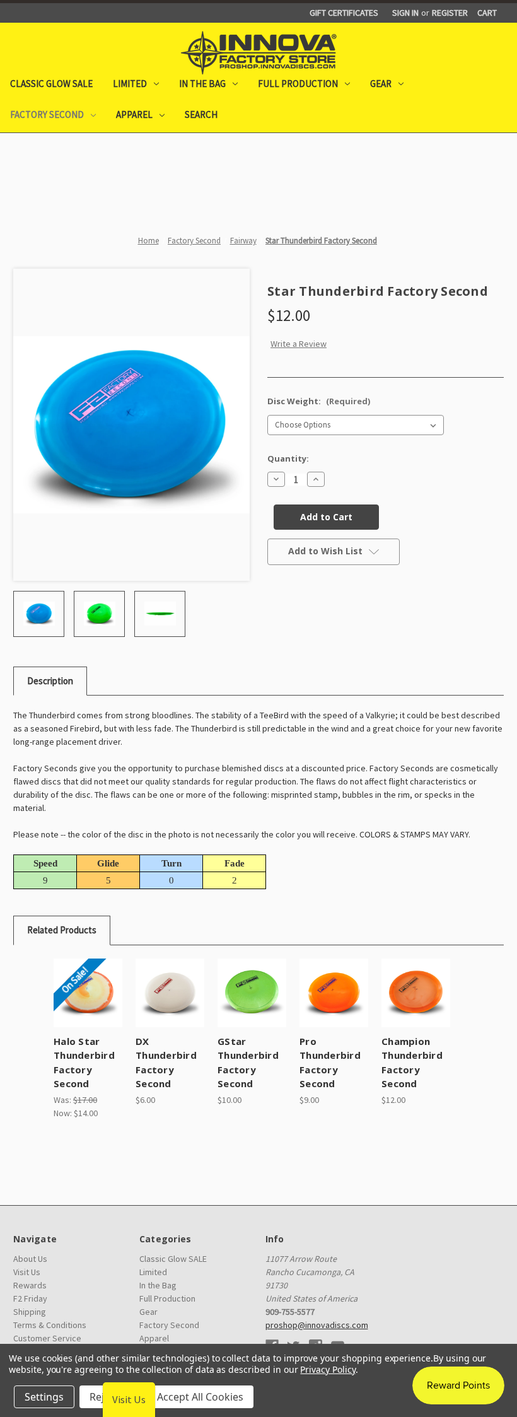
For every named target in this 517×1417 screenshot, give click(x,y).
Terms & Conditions (49, 1325)
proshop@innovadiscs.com (316, 1325)
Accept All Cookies (200, 1397)
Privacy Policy (327, 1369)
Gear (381, 84)
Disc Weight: (318, 401)
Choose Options (88, 1008)
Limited (130, 84)
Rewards (30, 1285)
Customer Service (47, 1338)
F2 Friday (30, 1298)
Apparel (134, 114)
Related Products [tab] (61, 930)
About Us (30, 1258)
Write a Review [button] (298, 343)
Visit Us (26, 1272)
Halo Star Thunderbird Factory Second (84, 1062)
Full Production (298, 84)
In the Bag (202, 84)
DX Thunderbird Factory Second (166, 1062)
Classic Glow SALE (51, 84)
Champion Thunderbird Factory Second (412, 1062)
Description (50, 681)
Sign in (405, 12)
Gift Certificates (344, 12)
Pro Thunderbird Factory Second (330, 1062)
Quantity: (288, 458)
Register (450, 12)
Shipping (29, 1311)
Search (201, 114)
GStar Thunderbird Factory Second (248, 1062)
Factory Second (47, 114)
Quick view (88, 977)
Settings (44, 1397)
